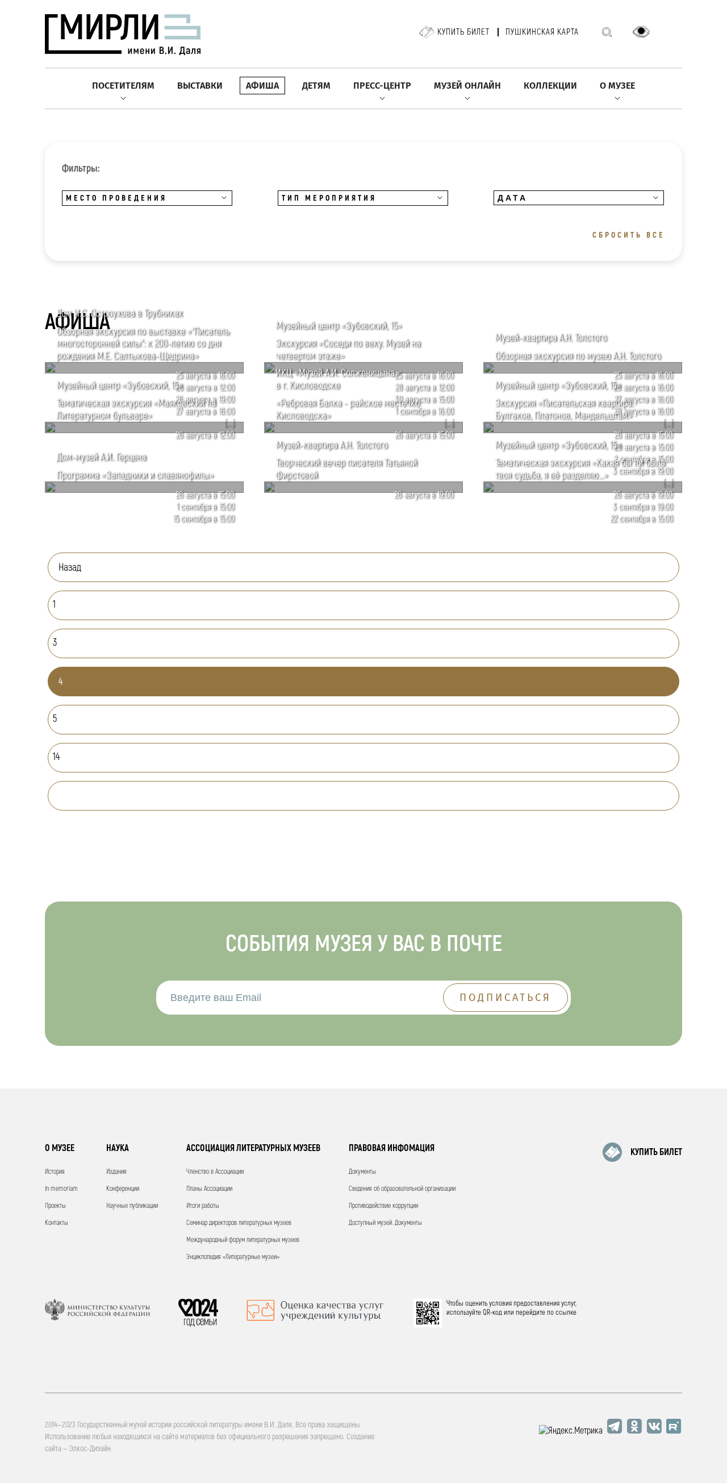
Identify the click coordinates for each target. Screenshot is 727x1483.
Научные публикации (132, 1206)
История (55, 1172)
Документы (362, 1172)
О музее (617, 85)
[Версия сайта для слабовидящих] (641, 32)
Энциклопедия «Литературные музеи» (232, 1257)
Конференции (122, 1189)
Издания (116, 1172)
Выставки (200, 85)
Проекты (55, 1206)
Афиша (262, 85)
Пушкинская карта (542, 32)
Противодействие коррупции (383, 1206)
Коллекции (550, 85)
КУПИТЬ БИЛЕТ (656, 1152)
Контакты (56, 1223)
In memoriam (61, 1189)
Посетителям (123, 85)
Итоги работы (202, 1206)
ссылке (565, 1312)
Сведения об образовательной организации (402, 1189)
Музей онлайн (467, 85)
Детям (316, 85)
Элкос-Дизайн (90, 1448)
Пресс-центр (382, 85)
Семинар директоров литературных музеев (238, 1223)
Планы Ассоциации (209, 1189)
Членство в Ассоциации (215, 1172)
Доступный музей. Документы (385, 1223)
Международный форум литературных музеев (242, 1240)
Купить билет (463, 32)
